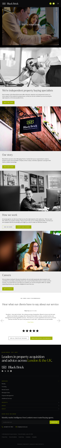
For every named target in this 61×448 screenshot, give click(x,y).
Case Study (30, 322)
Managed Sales (6, 392)
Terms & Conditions (13, 437)
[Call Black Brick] (50, 3)
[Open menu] (57, 3)
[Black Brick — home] (10, 3)
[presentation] (2, 321)
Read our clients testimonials (41, 338)
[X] (5, 371)
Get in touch (8, 288)
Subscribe (54, 422)
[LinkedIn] (11, 371)
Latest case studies (23, 227)
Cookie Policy (21, 437)
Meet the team (8, 102)
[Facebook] (2, 371)
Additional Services (7, 398)
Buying (3, 383)
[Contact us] (53, 3)
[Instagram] (8, 371)
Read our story (8, 166)
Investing (4, 386)
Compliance (28, 437)
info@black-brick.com (22, 426)
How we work (8, 227)
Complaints (34, 437)
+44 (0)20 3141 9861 (8, 426)
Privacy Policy (4, 437)
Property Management (7, 395)
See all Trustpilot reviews (18, 338)
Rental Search (5, 389)
